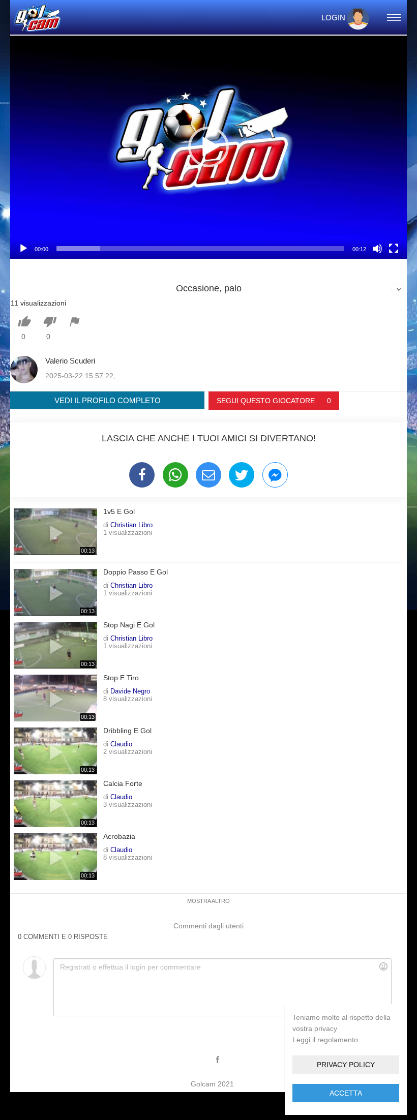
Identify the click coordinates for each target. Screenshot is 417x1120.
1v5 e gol (119, 511)
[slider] (200, 248)
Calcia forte (122, 783)
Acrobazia (119, 836)
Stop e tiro (121, 678)
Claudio (121, 744)
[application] (208, 147)
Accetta (346, 1093)
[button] (208, 147)
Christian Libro (131, 525)
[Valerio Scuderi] (24, 369)
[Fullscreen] (394, 249)
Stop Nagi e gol (129, 625)
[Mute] (377, 249)
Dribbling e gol (127, 731)
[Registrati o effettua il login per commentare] (222, 987)
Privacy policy (346, 1064)
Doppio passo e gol (135, 572)
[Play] (23, 249)
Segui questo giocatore (274, 400)
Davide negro (130, 691)
